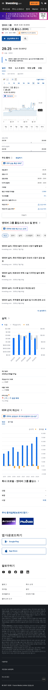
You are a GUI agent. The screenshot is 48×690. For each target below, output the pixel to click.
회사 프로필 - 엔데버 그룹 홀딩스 (19, 481)
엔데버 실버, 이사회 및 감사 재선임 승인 (18, 288)
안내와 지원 (30, 594)
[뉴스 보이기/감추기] (15, 79)
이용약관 (4, 662)
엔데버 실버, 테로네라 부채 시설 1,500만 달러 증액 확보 (23, 274)
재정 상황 (31, 68)
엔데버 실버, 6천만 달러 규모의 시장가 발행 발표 (22, 246)
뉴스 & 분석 (20, 68)
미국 (44, 500)
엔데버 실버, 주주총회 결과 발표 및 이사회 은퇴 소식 (23, 300)
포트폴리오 (6, 594)
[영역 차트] (7, 79)
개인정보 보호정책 (7, 669)
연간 (3, 422)
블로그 (4, 584)
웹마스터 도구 (7, 599)
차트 (10, 68)
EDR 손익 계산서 (10, 410)
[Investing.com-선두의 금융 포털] (14, 3)
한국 (28, 9)
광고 (27, 589)
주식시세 (6, 9)
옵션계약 (20, 74)
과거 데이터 (11, 74)
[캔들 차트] (4, 79)
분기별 (10, 422)
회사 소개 (29, 584)
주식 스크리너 (18, 9)
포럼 (40, 68)
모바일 (4, 589)
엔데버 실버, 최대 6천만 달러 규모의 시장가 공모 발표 (23, 259)
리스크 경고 (5, 677)
